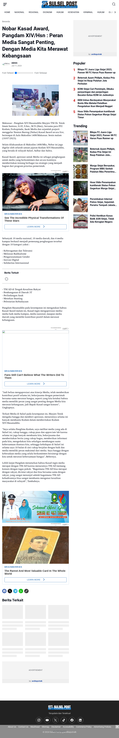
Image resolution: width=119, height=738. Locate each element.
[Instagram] (39, 720)
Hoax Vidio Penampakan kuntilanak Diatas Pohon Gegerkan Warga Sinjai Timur (97, 114)
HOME (7, 12)
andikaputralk (37, 681)
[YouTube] (47, 720)
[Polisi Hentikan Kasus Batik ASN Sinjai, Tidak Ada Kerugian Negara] (80, 221)
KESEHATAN (73, 12)
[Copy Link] (26, 591)
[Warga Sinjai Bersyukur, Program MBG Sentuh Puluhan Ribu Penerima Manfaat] (80, 171)
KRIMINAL (88, 12)
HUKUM (60, 12)
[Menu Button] (5, 4)
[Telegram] (15, 591)
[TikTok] (64, 720)
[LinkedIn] (80, 720)
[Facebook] (4, 591)
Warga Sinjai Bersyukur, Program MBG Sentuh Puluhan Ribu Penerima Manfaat (102, 168)
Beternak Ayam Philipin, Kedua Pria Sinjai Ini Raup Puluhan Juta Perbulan (96, 80)
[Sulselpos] (59, 4)
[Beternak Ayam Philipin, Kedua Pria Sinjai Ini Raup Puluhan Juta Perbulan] (80, 155)
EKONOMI (47, 12)
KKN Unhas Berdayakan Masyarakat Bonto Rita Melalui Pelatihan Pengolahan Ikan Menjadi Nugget (97, 103)
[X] (10, 591)
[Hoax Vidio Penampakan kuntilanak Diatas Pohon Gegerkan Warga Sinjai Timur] (80, 188)
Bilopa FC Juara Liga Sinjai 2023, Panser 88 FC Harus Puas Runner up (97, 71)
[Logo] (59, 707)
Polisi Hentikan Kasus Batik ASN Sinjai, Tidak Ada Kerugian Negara (102, 218)
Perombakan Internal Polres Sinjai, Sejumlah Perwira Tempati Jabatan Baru (103, 202)
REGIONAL (34, 12)
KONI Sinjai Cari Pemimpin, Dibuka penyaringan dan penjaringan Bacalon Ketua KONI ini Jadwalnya (96, 92)
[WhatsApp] (21, 591)
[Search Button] (114, 4)
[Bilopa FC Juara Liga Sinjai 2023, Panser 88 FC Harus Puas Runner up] (80, 138)
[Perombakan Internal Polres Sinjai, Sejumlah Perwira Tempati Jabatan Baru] (80, 205)
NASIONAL (19, 12)
